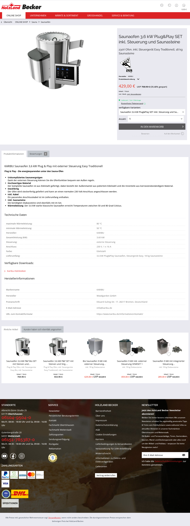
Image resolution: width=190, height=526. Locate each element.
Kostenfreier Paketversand (133, 103)
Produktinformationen (14, 153)
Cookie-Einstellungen (106, 434)
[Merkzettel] (169, 5)
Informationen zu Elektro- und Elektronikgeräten (111, 460)
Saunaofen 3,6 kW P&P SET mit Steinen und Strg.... (58, 365)
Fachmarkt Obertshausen (61, 425)
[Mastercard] (31, 475)
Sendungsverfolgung (59, 439)
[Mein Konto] (177, 5)
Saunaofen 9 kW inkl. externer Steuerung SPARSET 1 (132, 364)
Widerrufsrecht (103, 453)
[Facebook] (14, 456)
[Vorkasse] (23, 475)
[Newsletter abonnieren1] (183, 455)
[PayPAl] (5, 475)
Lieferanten (101, 466)
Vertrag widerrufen (105, 475)
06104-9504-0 (16, 417)
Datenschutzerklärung (107, 425)
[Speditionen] (10, 503)
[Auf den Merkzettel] (21, 354)
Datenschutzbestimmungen (168, 461)
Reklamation (55, 448)
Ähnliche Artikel (11, 329)
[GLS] (5, 494)
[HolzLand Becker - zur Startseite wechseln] (21, 6)
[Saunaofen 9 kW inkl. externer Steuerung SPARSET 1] (132, 346)
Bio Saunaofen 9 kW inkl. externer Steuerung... (95, 364)
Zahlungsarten (56, 434)
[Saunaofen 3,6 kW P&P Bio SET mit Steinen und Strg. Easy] (21, 346)
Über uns (100, 415)
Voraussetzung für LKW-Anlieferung (113, 448)
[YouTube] (5, 456)
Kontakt (52, 420)
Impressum (101, 420)
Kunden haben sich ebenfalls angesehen (42, 329)
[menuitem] (162, 5)
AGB (98, 429)
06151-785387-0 (18, 439)
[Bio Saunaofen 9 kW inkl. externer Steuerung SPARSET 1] (95, 346)
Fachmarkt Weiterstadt (60, 429)
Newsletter (54, 410)
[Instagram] (23, 456)
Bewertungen (38, 153)
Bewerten (145, 133)
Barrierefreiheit (103, 410)
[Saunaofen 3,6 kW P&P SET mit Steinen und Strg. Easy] (58, 346)
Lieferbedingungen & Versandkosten (114, 444)
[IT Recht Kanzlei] (54, 457)
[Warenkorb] (184, 5)
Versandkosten (54, 517)
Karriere (100, 439)
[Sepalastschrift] (40, 475)
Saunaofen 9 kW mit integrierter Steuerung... (169, 364)
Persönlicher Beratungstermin (64, 415)
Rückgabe (53, 444)
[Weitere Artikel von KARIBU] (126, 65)
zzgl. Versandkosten (134, 94)
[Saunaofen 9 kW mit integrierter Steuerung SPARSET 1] (169, 346)
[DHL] (19, 494)
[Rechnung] (14, 475)
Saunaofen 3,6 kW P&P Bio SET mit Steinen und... (21, 365)
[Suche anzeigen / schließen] (162, 5)
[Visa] (5, 483)
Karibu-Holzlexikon (16, 271)
